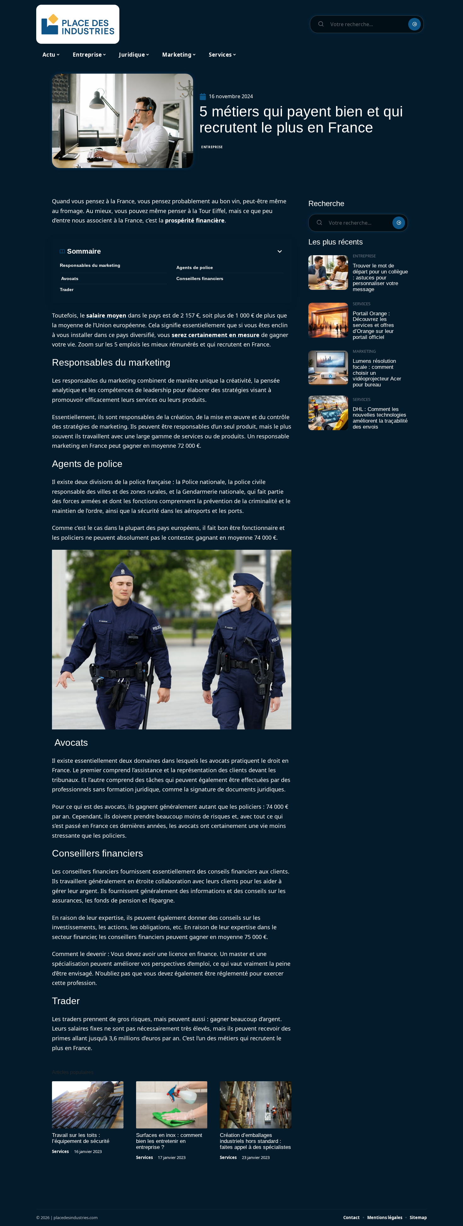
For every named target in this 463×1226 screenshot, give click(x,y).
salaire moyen (106, 315)
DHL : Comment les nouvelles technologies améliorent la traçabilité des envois (380, 418)
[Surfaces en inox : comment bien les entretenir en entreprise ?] (172, 1104)
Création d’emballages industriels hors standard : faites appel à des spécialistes (255, 1141)
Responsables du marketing (90, 265)
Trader (66, 289)
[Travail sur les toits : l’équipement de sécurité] (87, 1104)
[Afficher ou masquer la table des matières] (192, 251)
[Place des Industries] (78, 24)
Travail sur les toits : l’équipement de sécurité (80, 1138)
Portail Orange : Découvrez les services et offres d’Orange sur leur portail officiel (373, 325)
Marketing (364, 351)
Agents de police (194, 267)
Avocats (69, 278)
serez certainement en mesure (216, 335)
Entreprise (212, 147)
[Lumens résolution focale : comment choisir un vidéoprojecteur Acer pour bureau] (328, 368)
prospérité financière (195, 220)
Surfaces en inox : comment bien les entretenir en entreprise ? (169, 1141)
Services (60, 1151)
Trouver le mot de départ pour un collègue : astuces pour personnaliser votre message (380, 277)
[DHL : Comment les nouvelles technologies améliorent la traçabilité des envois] (328, 413)
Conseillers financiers (199, 278)
